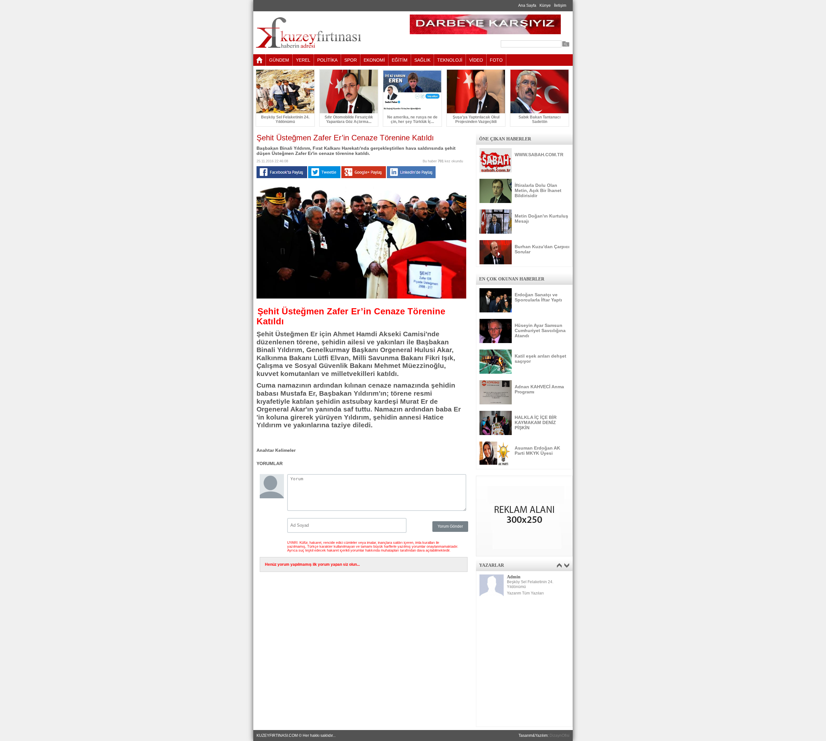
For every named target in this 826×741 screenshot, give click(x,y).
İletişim (560, 5)
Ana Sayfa (527, 5)
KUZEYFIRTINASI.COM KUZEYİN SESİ (325, 33)
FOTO (496, 60)
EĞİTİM (400, 60)
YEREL (303, 60)
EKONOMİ (374, 60)
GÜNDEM (279, 60)
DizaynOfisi (559, 735)
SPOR (350, 60)
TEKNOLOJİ (449, 60)
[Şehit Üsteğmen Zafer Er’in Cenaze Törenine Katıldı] (361, 297)
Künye (545, 5)
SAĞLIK (422, 60)
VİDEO (476, 60)
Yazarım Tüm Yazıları (525, 593)
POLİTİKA (327, 60)
